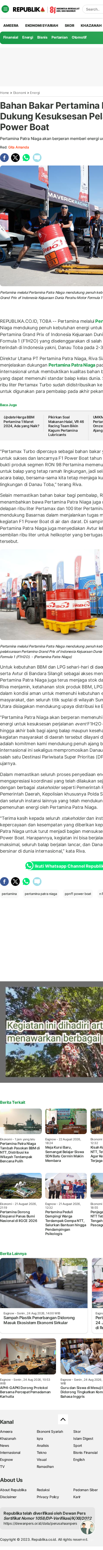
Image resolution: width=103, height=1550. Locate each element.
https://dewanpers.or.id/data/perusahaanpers (40, 1523)
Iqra (40, 1438)
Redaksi (43, 1490)
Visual (41, 1459)
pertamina (9, 894)
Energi (27, 37)
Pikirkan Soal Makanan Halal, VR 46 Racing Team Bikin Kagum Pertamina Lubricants (66, 426)
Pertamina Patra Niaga (72, 365)
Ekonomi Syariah (41, 25)
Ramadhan (45, 1466)
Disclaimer (8, 1497)
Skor (76, 1431)
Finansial (10, 37)
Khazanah (8, 1438)
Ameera (6, 1431)
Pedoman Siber (85, 1490)
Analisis (43, 1445)
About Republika (13, 1490)
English (79, 1459)
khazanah (91, 25)
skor (69, 25)
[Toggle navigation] (5, 9)
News (4, 1445)
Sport (77, 1445)
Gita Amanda (18, 147)
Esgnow (6, 1459)
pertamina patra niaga (41, 894)
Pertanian (60, 37)
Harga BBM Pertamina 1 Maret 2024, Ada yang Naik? (22, 421)
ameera (10, 25)
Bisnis (42, 37)
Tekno (41, 1452)
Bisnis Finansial (85, 1452)
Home (4, 93)
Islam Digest (83, 1438)
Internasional (10, 1452)
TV (2, 1466)
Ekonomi (19, 93)
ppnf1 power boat (78, 894)
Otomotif (79, 37)
